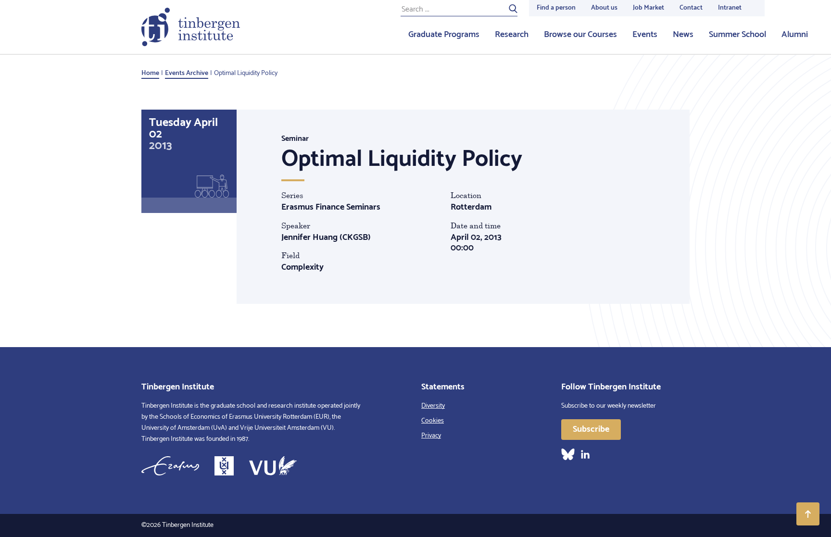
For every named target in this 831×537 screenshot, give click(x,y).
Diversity (433, 406)
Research (512, 34)
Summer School (737, 34)
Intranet (730, 7)
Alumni (794, 34)
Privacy (431, 435)
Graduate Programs (443, 34)
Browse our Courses (580, 34)
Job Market (648, 7)
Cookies (432, 420)
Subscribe (591, 429)
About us (604, 7)
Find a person (556, 7)
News (683, 34)
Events (644, 34)
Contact (691, 7)
